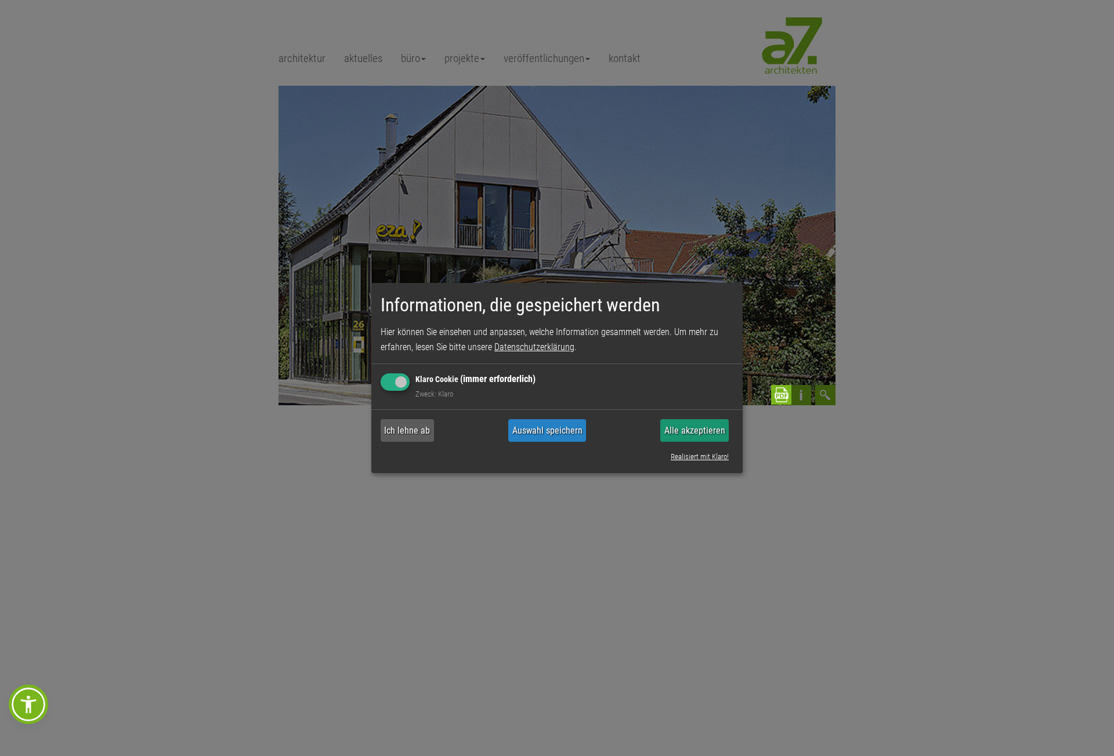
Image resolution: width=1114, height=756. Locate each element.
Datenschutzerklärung (534, 346)
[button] (28, 704)
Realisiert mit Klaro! (700, 456)
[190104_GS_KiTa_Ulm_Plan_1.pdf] (772, 395)
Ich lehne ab (407, 430)
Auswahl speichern (547, 430)
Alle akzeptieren (694, 430)
